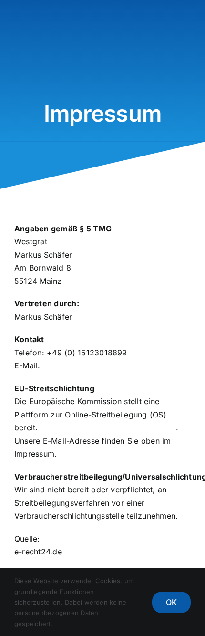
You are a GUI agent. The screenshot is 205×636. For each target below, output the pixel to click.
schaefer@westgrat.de (84, 365)
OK (171, 602)
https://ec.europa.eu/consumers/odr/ (108, 427)
